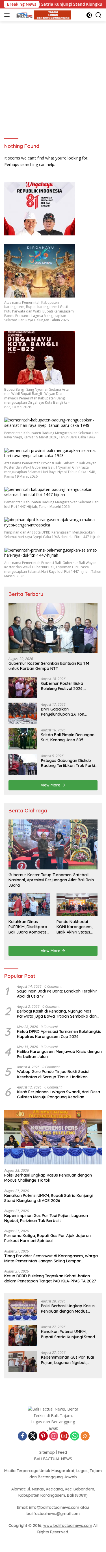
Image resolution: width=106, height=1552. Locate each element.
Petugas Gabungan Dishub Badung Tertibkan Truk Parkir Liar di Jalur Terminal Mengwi (69, 763)
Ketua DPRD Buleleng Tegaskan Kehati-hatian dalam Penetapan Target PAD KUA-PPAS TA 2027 (50, 1278)
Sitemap (47, 1452)
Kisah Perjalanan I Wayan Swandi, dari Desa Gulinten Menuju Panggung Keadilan (58, 1094)
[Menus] (8, 15)
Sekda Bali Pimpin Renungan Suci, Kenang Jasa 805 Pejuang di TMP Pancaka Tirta (69, 737)
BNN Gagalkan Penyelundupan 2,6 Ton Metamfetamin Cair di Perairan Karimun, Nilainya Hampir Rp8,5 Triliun (66, 712)
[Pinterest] (43, 1436)
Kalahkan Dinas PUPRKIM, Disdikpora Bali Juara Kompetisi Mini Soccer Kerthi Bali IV (28, 927)
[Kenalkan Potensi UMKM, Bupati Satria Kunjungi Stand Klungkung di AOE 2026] (22, 1335)
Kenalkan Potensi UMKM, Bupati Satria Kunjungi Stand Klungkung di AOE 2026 (48, 1198)
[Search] (98, 15)
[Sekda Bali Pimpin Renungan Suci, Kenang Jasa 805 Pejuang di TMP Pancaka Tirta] (22, 738)
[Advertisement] (53, 77)
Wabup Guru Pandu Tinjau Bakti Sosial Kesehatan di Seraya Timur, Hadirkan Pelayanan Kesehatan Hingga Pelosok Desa (58, 1074)
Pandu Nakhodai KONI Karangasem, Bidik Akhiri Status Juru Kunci (74, 927)
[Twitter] (32, 1436)
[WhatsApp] (74, 1436)
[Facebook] (22, 1436)
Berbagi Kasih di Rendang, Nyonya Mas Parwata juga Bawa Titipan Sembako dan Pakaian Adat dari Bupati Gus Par (57, 1014)
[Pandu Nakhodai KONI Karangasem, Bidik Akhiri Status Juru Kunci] (77, 904)
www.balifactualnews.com (67, 1525)
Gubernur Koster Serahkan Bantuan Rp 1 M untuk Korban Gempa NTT (48, 666)
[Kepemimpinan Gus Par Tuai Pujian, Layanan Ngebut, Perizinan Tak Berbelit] (22, 1361)
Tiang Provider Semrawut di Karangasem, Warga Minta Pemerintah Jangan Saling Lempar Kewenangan (51, 1258)
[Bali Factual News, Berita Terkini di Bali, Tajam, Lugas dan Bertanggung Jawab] (42, 15)
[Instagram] (53, 1436)
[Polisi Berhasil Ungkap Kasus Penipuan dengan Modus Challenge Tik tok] (53, 1137)
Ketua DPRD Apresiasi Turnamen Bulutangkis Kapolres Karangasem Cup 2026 (59, 1034)
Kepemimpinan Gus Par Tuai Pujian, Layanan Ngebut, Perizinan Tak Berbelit (46, 1218)
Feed (62, 1452)
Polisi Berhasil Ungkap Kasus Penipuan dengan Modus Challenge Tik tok (48, 1178)
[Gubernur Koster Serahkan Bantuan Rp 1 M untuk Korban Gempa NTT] (53, 628)
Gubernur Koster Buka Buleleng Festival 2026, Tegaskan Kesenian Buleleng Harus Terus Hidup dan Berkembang (67, 686)
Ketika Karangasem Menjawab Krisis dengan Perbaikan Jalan (59, 1054)
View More (51, 785)
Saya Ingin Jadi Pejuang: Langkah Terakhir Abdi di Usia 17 (57, 994)
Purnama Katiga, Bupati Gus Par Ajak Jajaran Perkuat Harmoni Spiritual (47, 1238)
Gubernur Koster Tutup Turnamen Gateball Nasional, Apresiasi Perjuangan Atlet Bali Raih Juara (51, 880)
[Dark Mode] (89, 15)
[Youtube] (64, 1436)
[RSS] (85, 1436)
